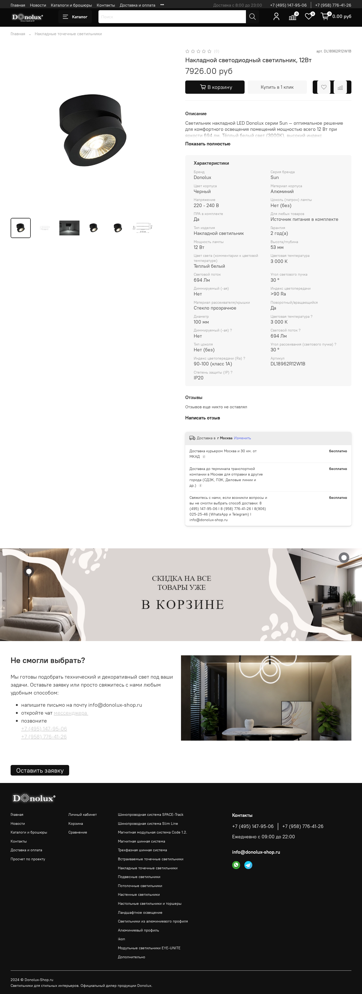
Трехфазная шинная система (142, 850)
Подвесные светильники (139, 876)
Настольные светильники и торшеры (150, 903)
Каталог (79, 16)
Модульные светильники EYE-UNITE (149, 948)
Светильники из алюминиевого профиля (153, 921)
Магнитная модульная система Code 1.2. (152, 832)
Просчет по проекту (28, 859)
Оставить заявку (40, 770)
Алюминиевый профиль (138, 930)
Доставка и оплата (137, 5)
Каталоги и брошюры (71, 5)
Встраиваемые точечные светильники (150, 859)
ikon (121, 939)
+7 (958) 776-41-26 (333, 5)
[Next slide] (168, 130)
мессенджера (71, 712)
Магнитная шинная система (141, 841)
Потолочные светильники (140, 885)
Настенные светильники (139, 894)
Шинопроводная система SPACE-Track (150, 814)
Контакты (106, 5)
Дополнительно (131, 957)
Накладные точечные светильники (68, 33)
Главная (18, 5)
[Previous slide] (19, 130)
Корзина (75, 823)
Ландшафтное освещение (140, 912)
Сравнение (77, 832)
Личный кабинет (82, 814)
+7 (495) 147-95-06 (288, 5)
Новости (38, 5)
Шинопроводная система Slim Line (148, 823)
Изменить (242, 438)
